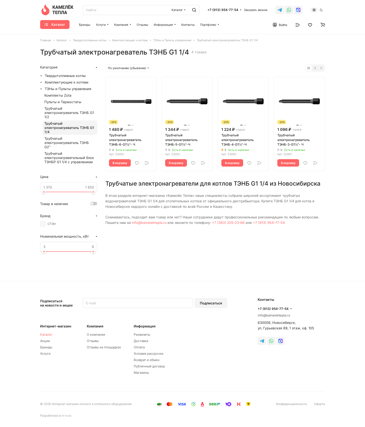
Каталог (46, 335)
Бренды (46, 347)
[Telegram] (279, 10)
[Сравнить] (146, 163)
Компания (95, 326)
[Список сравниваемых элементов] (298, 24)
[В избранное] (136, 163)
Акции (45, 341)
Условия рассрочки (148, 354)
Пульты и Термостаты (62, 102)
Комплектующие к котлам (66, 82)
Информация (144, 326)
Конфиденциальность (291, 404)
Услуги (45, 354)
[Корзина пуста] (322, 24)
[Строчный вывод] (315, 68)
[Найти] (194, 10)
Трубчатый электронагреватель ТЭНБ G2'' (66, 142)
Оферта (319, 404)
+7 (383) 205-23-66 (228, 222)
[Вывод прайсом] (321, 68)
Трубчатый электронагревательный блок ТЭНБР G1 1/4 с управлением (69, 157)
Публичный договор (149, 366)
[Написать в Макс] (280, 341)
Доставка (141, 341)
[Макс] (298, 10)
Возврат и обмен (146, 360)
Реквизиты (142, 335)
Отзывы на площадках (104, 347)
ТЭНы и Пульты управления (68, 89)
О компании (96, 335)
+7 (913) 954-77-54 (222, 10)
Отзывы (93, 341)
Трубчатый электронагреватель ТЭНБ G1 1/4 (69, 127)
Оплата (139, 347)
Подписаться (211, 303)
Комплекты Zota (57, 95)
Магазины (141, 373)
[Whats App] (289, 10)
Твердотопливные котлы (65, 76)
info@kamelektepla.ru (149, 222)
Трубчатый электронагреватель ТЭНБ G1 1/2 (69, 112)
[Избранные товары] (310, 24)
